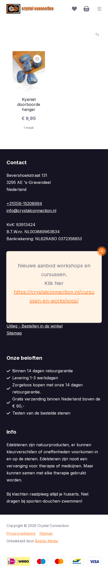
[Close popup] (101, 251)
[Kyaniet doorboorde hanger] (29, 71)
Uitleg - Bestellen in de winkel (35, 326)
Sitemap (14, 333)
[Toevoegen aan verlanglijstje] (37, 59)
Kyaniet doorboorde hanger (28, 104)
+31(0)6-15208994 (24, 203)
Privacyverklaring (21, 533)
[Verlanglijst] (74, 8)
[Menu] (99, 9)
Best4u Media (46, 541)
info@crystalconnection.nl (31, 210)
